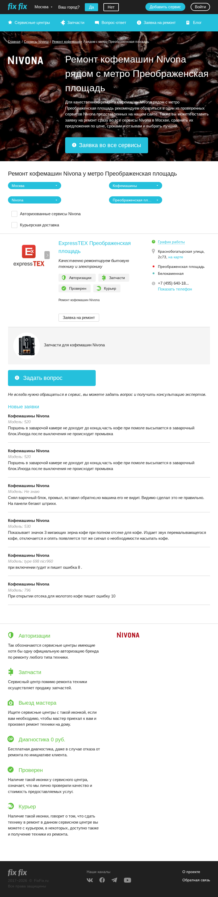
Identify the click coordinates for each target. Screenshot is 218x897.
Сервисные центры (32, 22)
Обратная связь (196, 880)
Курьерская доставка (39, 225)
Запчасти (75, 22)
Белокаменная (171, 273)
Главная (14, 42)
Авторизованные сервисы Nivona (50, 213)
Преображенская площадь (181, 266)
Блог (197, 22)
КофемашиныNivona (28, 416)
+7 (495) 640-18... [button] (173, 283)
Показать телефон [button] (175, 289)
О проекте (191, 872)
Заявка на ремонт (160, 22)
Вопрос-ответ (114, 22)
